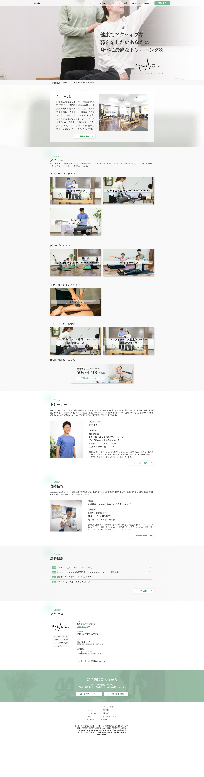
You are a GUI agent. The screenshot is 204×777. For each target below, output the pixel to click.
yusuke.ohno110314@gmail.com (92, 661)
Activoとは (104, 3)
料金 (126, 3)
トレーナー (136, 3)
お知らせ (148, 3)
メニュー (116, 3)
